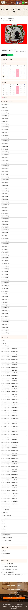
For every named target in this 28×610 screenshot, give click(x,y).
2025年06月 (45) (5, 143)
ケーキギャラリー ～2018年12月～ (10, 372)
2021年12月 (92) (5, 260)
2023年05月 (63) (5, 213)
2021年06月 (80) (5, 277)
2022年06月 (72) (5, 243)
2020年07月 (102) (5, 307)
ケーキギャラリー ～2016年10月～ (10, 442)
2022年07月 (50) (5, 241)
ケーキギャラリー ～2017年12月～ (10, 405)
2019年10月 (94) (5, 333)
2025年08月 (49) (5, 138)
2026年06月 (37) (5, 110)
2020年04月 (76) (5, 316)
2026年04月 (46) (5, 115)
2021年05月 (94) (5, 280)
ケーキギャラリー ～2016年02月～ (10, 463)
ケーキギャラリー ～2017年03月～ (10, 429)
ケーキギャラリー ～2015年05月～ (10, 487)
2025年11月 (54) (5, 129)
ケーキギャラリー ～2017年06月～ (10, 421)
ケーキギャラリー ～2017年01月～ (10, 434)
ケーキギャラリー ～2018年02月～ (10, 399)
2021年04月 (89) (5, 282)
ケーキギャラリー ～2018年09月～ (10, 380)
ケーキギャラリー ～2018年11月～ (10, 375)
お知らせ (3, 550)
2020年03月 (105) (5, 319)
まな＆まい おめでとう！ (20, 51)
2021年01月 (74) (5, 291)
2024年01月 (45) (5, 191)
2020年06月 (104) (5, 310)
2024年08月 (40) (5, 171)
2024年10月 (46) (5, 165)
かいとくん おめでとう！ (7, 572)
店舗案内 (3, 343)
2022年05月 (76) (5, 246)
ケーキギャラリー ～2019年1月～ (10, 370)
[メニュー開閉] (26, 2)
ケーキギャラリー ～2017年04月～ (10, 426)
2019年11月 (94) (5, 330)
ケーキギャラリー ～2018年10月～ (10, 378)
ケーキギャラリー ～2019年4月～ (10, 362)
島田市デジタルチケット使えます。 (9, 566)
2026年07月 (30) (5, 107)
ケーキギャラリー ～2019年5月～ (10, 359)
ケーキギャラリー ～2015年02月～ (10, 496)
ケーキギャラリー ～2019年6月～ (10, 356)
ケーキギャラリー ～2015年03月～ (10, 493)
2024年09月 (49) (5, 168)
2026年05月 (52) (5, 113)
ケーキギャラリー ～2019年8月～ (10, 351)
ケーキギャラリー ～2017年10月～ (10, 410)
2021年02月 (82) (5, 288)
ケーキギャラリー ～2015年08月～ (10, 479)
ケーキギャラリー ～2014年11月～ (10, 504)
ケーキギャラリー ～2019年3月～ (10, 364)
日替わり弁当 (4, 512)
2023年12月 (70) (5, 193)
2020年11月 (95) (5, 296)
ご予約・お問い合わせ (6, 537)
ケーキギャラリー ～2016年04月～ (10, 458)
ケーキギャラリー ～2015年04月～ (10, 490)
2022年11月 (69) (5, 229)
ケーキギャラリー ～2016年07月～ (10, 450)
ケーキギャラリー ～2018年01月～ (10, 402)
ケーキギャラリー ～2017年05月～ (10, 423)
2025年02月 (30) (5, 154)
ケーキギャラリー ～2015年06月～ (10, 485)
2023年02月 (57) (5, 221)
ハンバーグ (4, 526)
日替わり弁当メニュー (6, 515)
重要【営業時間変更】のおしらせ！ (9, 569)
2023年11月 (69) (5, 196)
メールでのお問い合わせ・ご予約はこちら (14, 597)
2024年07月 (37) (5, 174)
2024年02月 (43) (5, 188)
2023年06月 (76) (5, 210)
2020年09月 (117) (5, 302)
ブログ (3, 556)
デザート (3, 529)
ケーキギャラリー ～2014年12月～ (10, 501)
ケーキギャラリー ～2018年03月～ (10, 396)
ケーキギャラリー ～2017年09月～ (10, 413)
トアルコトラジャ (5, 518)
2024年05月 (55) (5, 179)
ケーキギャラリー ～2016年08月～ (10, 447)
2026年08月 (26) (5, 104)
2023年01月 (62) (5, 224)
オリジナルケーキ (5, 507)
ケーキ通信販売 (5, 509)
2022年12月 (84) (5, 227)
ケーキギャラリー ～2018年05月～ (10, 391)
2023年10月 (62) (5, 199)
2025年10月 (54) (5, 132)
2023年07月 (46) (5, 207)
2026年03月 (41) (5, 118)
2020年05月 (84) (5, 313)
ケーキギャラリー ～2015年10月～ (10, 474)
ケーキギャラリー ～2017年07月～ (10, 418)
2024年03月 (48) (5, 185)
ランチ (3, 520)
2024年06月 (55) (5, 177)
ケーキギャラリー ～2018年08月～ (10, 383)
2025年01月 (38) (5, 157)
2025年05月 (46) (5, 146)
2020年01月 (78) (5, 324)
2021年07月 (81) (5, 274)
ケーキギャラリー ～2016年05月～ (10, 455)
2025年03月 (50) (5, 151)
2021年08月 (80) (5, 271)
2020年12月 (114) (5, 294)
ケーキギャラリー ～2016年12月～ (10, 437)
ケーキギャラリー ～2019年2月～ (10, 367)
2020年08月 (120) (5, 305)
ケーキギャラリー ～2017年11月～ (10, 407)
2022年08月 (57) (5, 238)
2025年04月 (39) (5, 149)
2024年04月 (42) (5, 182)
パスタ (3, 523)
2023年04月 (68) (5, 216)
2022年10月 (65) (5, 232)
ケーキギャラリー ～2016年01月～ (10, 466)
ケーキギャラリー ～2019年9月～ (10, 348)
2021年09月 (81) (5, 268)
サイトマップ (4, 543)
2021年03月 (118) (5, 285)
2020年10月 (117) (5, 299)
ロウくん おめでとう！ (7, 563)
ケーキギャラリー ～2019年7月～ (10, 354)
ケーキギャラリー (10, 18)
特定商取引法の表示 (6, 534)
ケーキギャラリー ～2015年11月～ (10, 471)
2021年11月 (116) (5, 263)
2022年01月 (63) (5, 257)
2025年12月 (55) (5, 126)
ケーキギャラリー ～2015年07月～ (10, 482)
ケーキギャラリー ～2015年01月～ (10, 498)
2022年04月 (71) (5, 249)
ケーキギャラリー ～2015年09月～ (10, 477)
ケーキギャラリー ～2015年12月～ (10, 469)
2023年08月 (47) (5, 204)
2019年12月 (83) (5, 327)
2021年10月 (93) (5, 266)
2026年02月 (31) (5, 121)
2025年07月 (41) (5, 140)
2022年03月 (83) (5, 252)
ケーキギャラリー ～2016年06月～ (10, 453)
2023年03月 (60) (5, 218)
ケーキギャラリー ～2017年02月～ (10, 431)
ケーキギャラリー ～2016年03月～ (10, 461)
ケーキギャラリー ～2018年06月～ (10, 388)
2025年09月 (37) (5, 135)
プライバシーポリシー (6, 540)
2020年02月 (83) (5, 321)
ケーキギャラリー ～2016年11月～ (10, 439)
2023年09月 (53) (5, 202)
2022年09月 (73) (5, 235)
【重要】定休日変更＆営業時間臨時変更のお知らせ (13, 575)
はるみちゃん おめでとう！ (8, 50)
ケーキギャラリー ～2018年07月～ (10, 386)
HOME (2, 18)
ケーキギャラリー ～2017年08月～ (10, 415)
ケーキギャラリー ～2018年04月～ (10, 394)
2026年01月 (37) (5, 124)
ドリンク (3, 532)
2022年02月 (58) (5, 255)
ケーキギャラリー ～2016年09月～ (10, 445)
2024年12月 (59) (5, 160)
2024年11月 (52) (5, 163)
